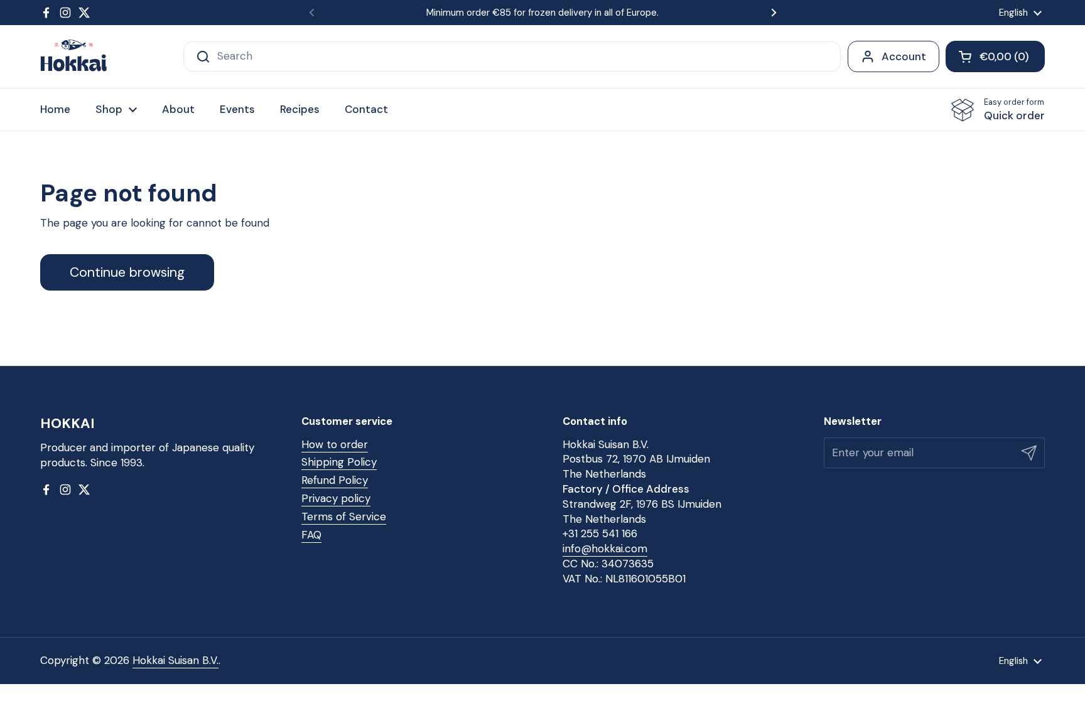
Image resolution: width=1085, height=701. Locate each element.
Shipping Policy (339, 462)
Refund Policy (334, 480)
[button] (995, 56)
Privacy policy (335, 498)
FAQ (311, 535)
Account (904, 56)
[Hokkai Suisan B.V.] (73, 56)
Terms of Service (343, 516)
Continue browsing (127, 272)
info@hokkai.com (605, 548)
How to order (334, 444)
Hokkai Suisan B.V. (175, 660)
